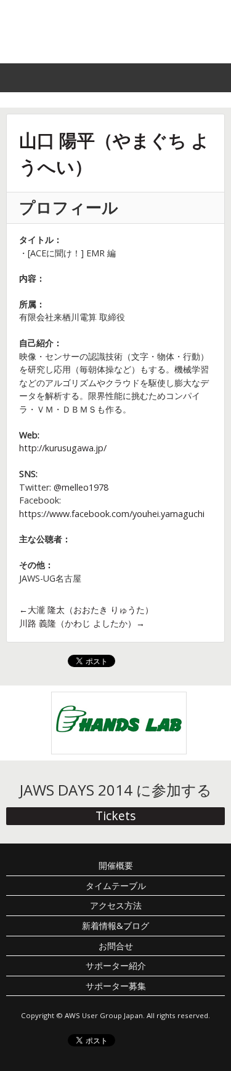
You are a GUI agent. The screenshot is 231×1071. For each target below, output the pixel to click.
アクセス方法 (116, 905)
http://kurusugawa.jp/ (63, 448)
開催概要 (116, 865)
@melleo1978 (81, 487)
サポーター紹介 (116, 965)
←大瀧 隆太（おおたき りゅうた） (86, 609)
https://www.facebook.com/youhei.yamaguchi (112, 514)
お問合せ (116, 946)
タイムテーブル (116, 885)
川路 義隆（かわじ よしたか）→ (82, 623)
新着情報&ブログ (115, 925)
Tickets (115, 815)
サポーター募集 (116, 986)
